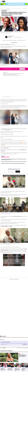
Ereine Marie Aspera (10, 36)
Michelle (2, 44)
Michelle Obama (7, 9)
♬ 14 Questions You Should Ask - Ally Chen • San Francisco (11, 75)
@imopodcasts (5, 72)
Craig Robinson (7, 129)
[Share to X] (11, 40)
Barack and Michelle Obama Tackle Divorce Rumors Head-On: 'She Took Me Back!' (13, 161)
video (5, 128)
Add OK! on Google (14, 42)
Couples (4, 9)
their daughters (3, 226)
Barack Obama (7, 44)
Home (1, 9)
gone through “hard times (17, 216)
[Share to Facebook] (7, 40)
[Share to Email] (22, 40)
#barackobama (15, 74)
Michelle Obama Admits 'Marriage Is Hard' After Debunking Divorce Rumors (13, 163)
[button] (1, 1)
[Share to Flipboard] (17, 40)
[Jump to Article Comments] (3, 40)
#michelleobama (10, 74)
